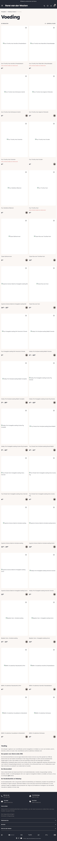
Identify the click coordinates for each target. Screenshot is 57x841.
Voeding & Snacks (12, 11)
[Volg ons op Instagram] (16, 838)
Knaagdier (3, 11)
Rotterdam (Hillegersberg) (7, 816)
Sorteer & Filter (50, 23)
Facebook (36, 785)
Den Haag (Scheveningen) (7, 814)
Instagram (43, 785)
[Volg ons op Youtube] (21, 838)
